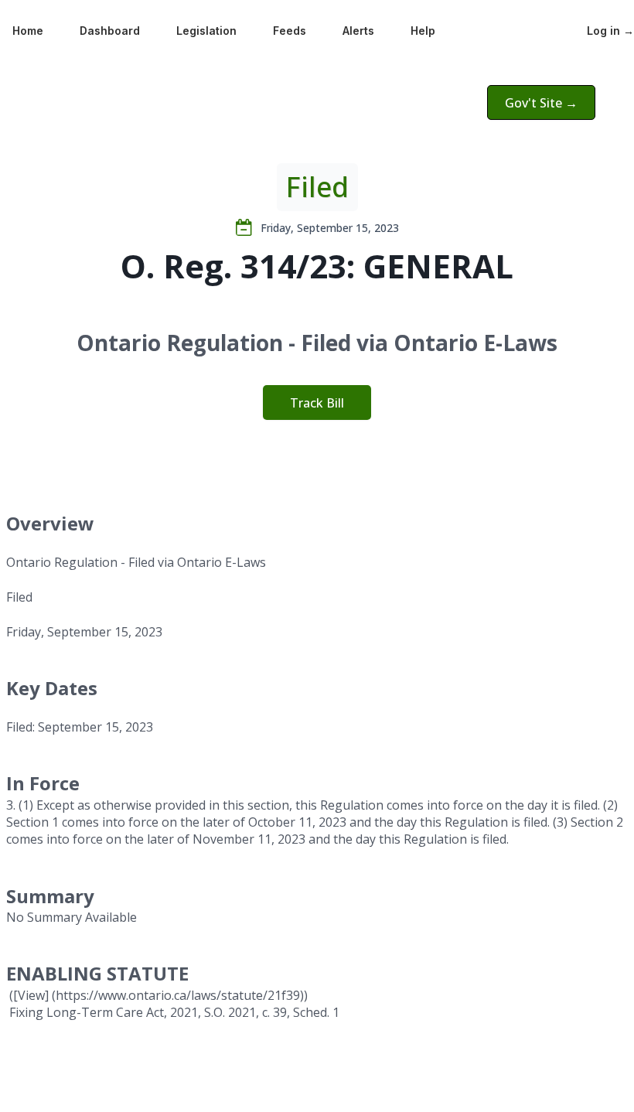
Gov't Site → (541, 102)
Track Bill (317, 402)
